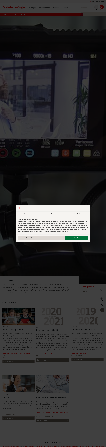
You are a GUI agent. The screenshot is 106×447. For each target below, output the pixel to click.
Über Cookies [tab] (78, 213)
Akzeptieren (76, 238)
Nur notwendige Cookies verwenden (29, 238)
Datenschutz (47, 231)
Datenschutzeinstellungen (60, 231)
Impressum (39, 231)
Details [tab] (53, 213)
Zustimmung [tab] (28, 213)
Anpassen (52, 238)
